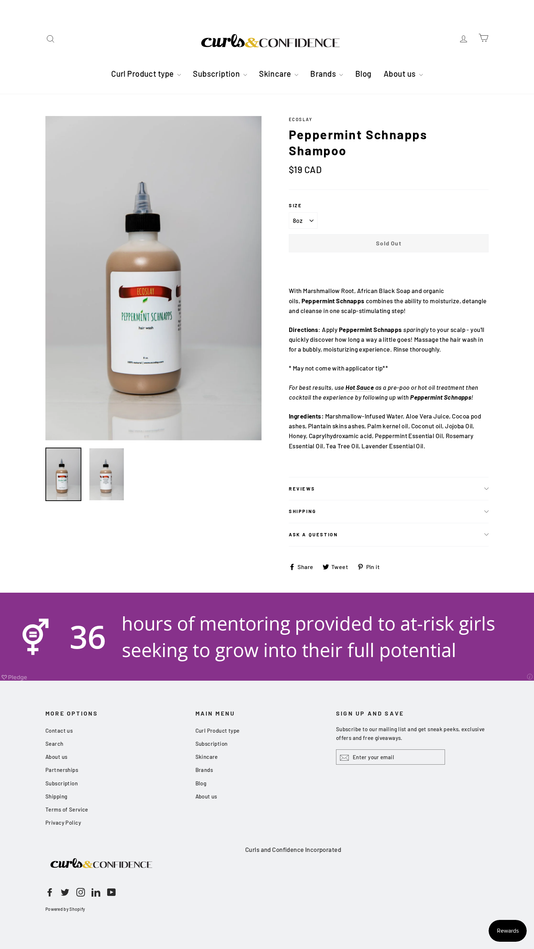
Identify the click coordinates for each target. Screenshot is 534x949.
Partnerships (61, 769)
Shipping (302, 511)
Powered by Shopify (65, 909)
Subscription (217, 73)
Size (295, 205)
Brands (323, 73)
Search (54, 743)
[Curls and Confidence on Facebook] (49, 891)
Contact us (59, 730)
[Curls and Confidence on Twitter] (65, 891)
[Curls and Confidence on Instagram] (80, 891)
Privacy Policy (63, 822)
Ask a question (313, 534)
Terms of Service (66, 809)
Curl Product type (143, 73)
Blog (363, 73)
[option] (153, 278)
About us (400, 73)
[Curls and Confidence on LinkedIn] (96, 891)
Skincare (276, 73)
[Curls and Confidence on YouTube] (111, 891)
